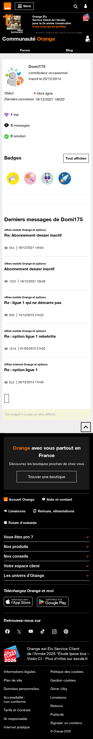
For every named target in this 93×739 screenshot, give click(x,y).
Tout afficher (75, 158)
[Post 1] (30, 178)
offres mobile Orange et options (25, 230)
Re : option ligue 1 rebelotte (30, 336)
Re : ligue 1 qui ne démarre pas (33, 302)
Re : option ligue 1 (21, 369)
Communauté (28, 38)
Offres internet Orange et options (26, 364)
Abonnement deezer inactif (29, 268)
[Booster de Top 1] (65, 178)
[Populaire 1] (47, 178)
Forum (25, 50)
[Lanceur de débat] (13, 178)
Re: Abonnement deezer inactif (33, 235)
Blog (69, 50)
